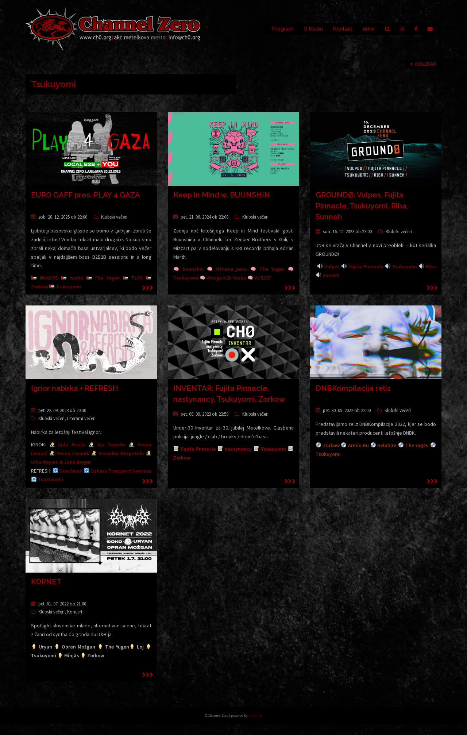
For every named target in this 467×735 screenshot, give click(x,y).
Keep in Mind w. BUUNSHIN (221, 195)
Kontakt (342, 29)
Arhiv (369, 29)
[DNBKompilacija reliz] (375, 342)
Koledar (425, 64)
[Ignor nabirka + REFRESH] (91, 342)
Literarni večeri (81, 418)
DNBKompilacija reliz (353, 388)
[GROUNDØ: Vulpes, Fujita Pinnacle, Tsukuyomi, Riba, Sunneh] (375, 148)
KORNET (46, 581)
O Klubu (313, 29)
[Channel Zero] (113, 28)
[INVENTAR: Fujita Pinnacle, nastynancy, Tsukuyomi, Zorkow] (233, 342)
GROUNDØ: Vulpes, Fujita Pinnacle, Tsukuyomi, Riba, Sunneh (362, 206)
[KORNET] (91, 535)
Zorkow (181, 457)
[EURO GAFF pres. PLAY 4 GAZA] (91, 148)
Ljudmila (255, 715)
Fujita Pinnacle (198, 449)
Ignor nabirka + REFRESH (74, 388)
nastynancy (238, 449)
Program (282, 29)
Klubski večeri (114, 217)
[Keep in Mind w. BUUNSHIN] (233, 148)
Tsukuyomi (273, 449)
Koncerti (75, 612)
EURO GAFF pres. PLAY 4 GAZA (85, 195)
